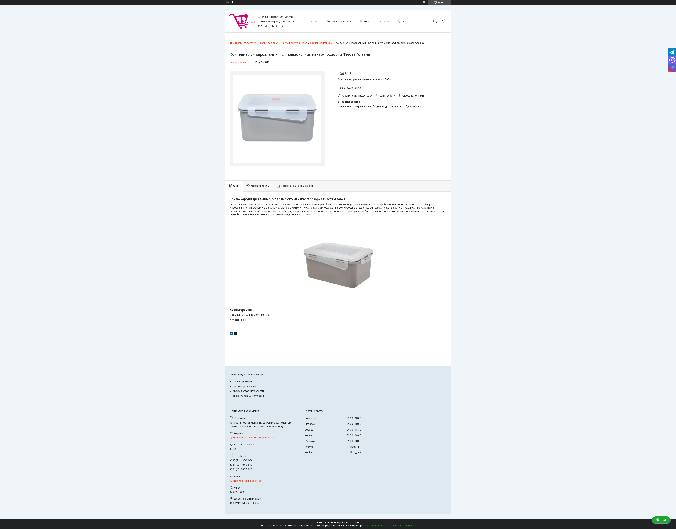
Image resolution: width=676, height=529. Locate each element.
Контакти (383, 21)
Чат (664, 519)
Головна (313, 21)
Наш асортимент (242, 381)
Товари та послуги (337, 21)
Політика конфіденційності (402, 525)
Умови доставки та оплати (248, 391)
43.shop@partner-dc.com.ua (245, 480)
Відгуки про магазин (244, 386)
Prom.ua (355, 522)
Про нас (364, 21)
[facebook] (231, 334)
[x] (235, 334)
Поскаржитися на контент (374, 525)
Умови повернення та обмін (249, 396)
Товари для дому (268, 42)
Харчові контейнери (321, 42)
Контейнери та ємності (294, 42)
